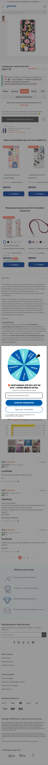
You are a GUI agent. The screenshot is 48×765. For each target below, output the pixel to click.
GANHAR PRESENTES (24, 403)
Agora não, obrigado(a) (24, 409)
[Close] (44, 348)
